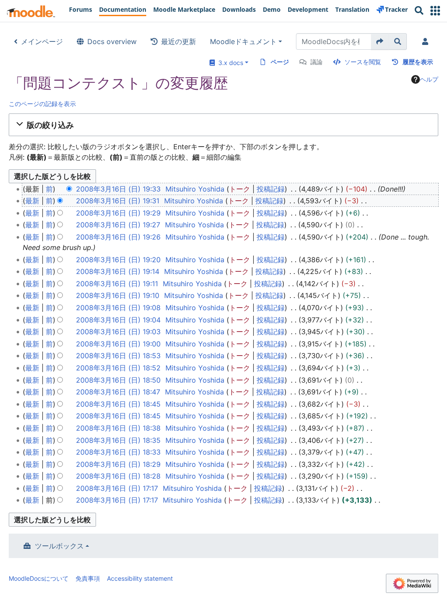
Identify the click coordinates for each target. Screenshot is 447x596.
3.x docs (229, 62)
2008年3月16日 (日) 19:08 (118, 307)
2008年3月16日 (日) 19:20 (118, 259)
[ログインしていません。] (427, 41)
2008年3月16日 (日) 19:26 (118, 237)
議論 (316, 61)
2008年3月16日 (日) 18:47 (118, 391)
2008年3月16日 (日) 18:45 (118, 404)
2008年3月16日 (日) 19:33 (118, 189)
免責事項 (88, 578)
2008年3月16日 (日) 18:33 (118, 452)
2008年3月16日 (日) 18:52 (118, 367)
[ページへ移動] (380, 41)
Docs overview (112, 41)
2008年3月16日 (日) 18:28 (118, 476)
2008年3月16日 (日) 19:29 (118, 213)
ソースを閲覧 (362, 61)
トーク (239, 189)
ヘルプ (429, 79)
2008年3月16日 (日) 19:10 (117, 295)
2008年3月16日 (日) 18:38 (118, 428)
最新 (32, 200)
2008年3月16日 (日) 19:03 (118, 331)
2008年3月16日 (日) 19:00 (118, 343)
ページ (280, 61)
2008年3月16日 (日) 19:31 (117, 200)
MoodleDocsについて (39, 578)
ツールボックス (59, 545)
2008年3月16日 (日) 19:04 (118, 319)
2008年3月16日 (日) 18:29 (118, 464)
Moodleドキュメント (243, 41)
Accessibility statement (140, 578)
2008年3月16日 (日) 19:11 (117, 283)
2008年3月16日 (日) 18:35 (118, 440)
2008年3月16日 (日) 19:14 (117, 271)
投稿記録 (271, 189)
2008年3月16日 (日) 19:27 (118, 224)
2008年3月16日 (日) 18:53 (118, 355)
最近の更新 (178, 41)
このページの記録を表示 (42, 103)
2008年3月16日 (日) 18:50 (118, 380)
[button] (435, 10)
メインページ (42, 41)
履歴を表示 (417, 61)
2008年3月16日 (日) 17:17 (117, 488)
